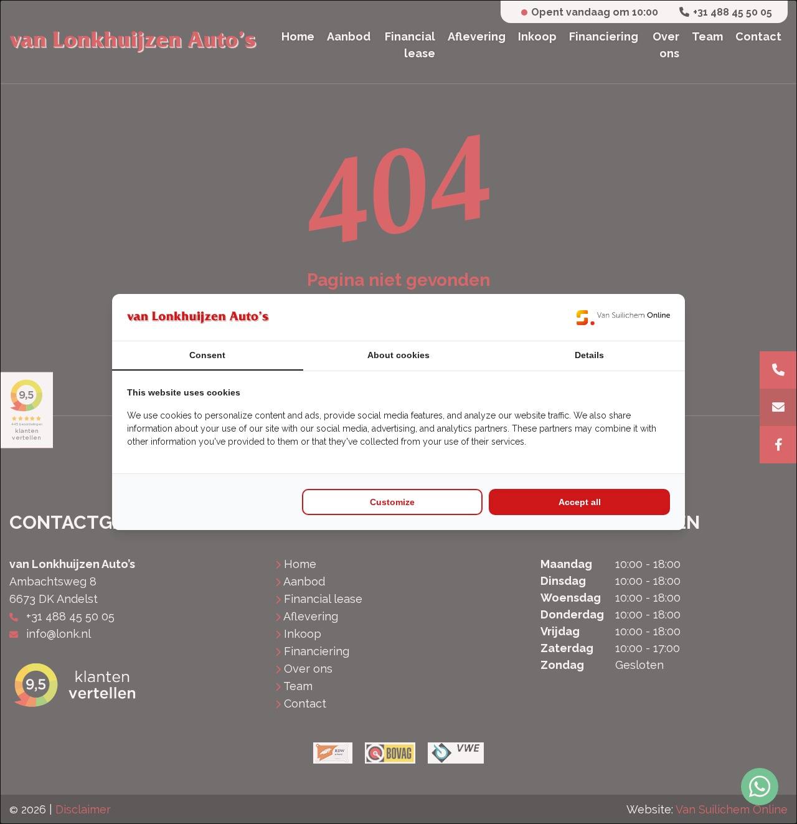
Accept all (580, 502)
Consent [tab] (207, 355)
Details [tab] (589, 355)
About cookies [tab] (398, 355)
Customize (392, 502)
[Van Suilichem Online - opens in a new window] (623, 317)
